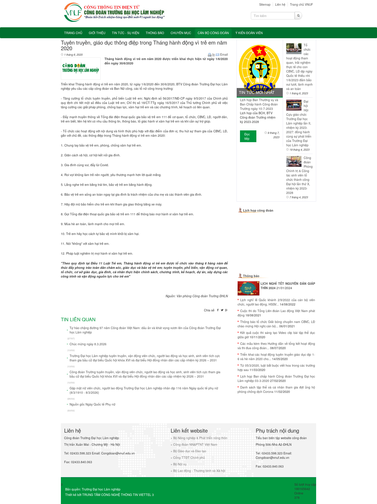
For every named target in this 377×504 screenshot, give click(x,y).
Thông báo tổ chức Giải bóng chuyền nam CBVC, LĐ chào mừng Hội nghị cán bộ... (276, 323)
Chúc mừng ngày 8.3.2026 (88, 344)
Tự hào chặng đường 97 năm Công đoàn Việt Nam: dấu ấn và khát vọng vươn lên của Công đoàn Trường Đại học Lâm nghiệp (145, 330)
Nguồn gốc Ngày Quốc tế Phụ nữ (92, 404)
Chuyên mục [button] (181, 33)
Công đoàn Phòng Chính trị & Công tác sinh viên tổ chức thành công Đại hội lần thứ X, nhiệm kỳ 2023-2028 (299, 175)
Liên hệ (280, 4)
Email (223, 54)
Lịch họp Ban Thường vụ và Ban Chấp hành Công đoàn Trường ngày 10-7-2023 (259, 104)
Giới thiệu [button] (97, 33)
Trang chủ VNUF (301, 4)
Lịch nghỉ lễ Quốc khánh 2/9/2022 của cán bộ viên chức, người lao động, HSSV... (276, 302)
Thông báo (251, 276)
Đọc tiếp (247, 136)
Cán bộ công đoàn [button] (213, 33)
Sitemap (265, 4)
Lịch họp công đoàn (258, 210)
